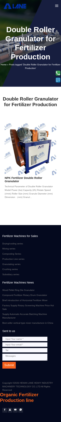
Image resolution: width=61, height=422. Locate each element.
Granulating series (11, 264)
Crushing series (10, 269)
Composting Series (11, 254)
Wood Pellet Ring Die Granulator (18, 290)
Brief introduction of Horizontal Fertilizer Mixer (25, 300)
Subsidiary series (10, 274)
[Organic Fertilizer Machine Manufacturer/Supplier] (15, 6)
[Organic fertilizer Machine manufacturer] (15, 410)
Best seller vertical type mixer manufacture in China (27, 323)
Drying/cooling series (12, 243)
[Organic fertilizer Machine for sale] (10, 410)
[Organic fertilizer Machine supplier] (4, 410)
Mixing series (8, 248)
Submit (9, 365)
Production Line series (13, 259)
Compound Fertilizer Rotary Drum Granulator (24, 295)
